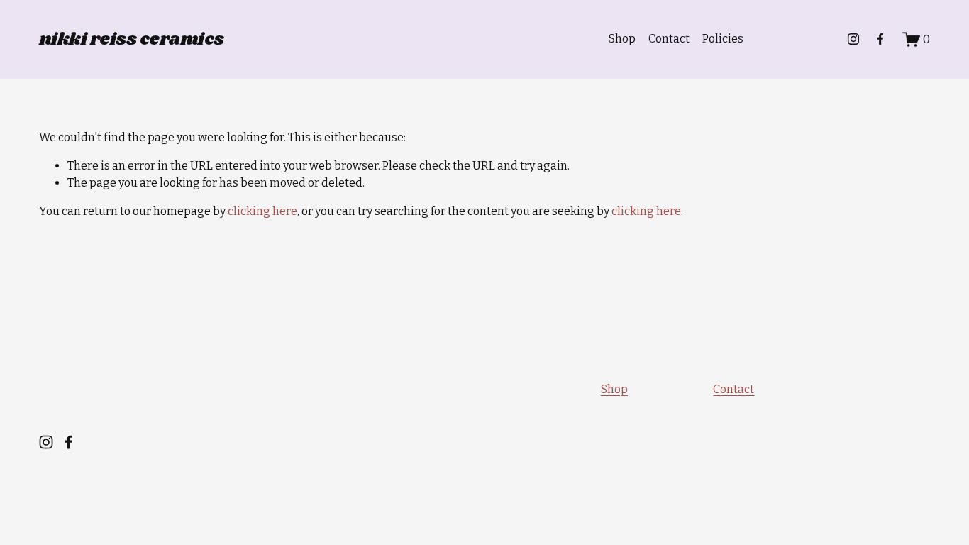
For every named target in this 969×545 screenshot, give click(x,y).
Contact (669, 38)
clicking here (262, 211)
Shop (622, 38)
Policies (722, 38)
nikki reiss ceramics (131, 39)
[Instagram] (853, 39)
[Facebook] (880, 39)
